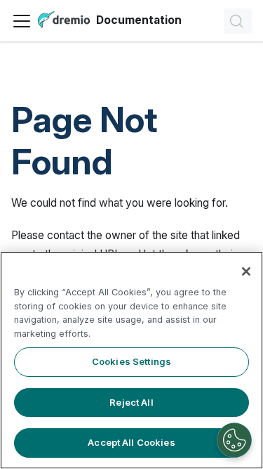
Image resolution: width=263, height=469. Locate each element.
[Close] (246, 271)
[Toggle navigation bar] (21, 21)
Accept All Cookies (131, 442)
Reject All (131, 402)
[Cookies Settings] (234, 440)
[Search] (238, 21)
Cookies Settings (131, 361)
